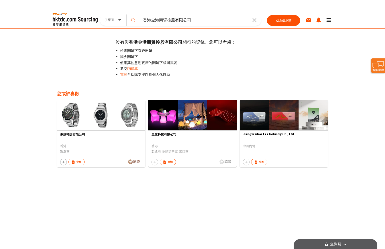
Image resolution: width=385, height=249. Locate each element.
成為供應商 (283, 20)
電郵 (123, 74)
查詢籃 (335, 244)
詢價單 (132, 68)
